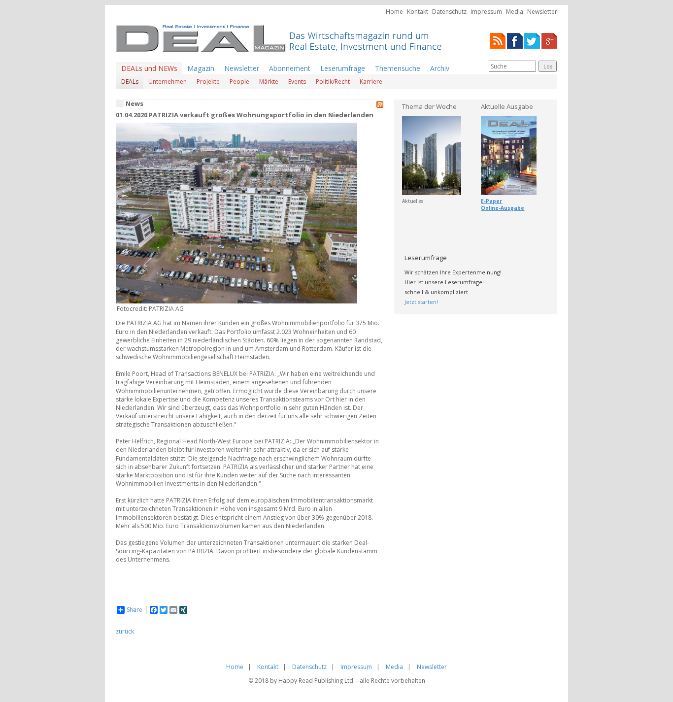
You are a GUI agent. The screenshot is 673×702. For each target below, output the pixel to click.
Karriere (371, 81)
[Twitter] (532, 40)
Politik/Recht (333, 81)
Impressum (486, 11)
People (239, 81)
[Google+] (549, 40)
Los (547, 66)
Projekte (208, 81)
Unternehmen (167, 81)
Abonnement (289, 68)
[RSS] (497, 40)
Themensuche (397, 68)
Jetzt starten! (421, 301)
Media (514, 11)
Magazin (200, 68)
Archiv (439, 68)
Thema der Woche (429, 106)
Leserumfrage (342, 68)
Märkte (268, 81)
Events (297, 81)
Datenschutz (449, 11)
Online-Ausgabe (502, 207)
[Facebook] (515, 40)
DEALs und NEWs (149, 68)
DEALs (129, 81)
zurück (125, 631)
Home (394, 11)
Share (134, 610)
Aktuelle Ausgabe (507, 106)
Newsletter (542, 11)
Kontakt (417, 11)
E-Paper (491, 201)
